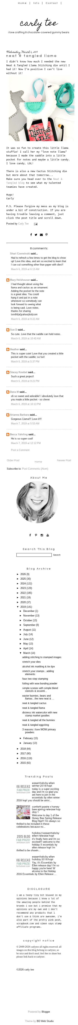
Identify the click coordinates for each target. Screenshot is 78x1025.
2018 (23, 748)
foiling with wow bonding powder (39, 683)
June (26, 639)
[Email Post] (36, 223)
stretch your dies (31, 662)
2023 (23, 588)
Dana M (14, 392)
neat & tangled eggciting (35, 725)
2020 (23, 602)
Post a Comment (20, 450)
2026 (23, 574)
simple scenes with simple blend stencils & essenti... (40, 689)
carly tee (38, 24)
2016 (23, 758)
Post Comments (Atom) (35, 468)
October (28, 620)
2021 (23, 597)
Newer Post (64, 460)
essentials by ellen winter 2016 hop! (43, 784)
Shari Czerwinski (20, 253)
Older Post (13, 460)
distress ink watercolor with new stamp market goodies (39, 714)
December (29, 611)
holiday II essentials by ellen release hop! (45, 834)
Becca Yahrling (19, 434)
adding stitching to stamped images (41, 657)
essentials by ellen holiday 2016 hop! (43, 858)
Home (22, 3)
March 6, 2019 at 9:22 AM (25, 319)
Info (36, 3)
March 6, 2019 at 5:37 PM (25, 361)
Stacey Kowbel (18, 372)
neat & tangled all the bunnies (38, 720)
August (27, 629)
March (27, 653)
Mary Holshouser (20, 280)
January (28, 743)
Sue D (13, 329)
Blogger (46, 1012)
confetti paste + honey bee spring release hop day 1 (46, 809)
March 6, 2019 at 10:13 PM (26, 404)
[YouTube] (47, 535)
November (29, 615)
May (26, 643)
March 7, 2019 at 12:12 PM (26, 443)
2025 (23, 579)
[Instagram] (42, 535)
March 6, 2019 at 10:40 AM (26, 338)
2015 (23, 763)
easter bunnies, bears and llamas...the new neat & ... (38, 697)
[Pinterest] (36, 535)
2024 (23, 583)
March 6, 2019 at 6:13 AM (25, 269)
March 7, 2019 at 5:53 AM (25, 423)
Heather (14, 349)
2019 (23, 607)
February (28, 738)
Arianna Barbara (19, 415)
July (26, 634)
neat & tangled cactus (34, 703)
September (29, 625)
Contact (52, 3)
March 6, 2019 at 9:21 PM (25, 381)
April (26, 648)
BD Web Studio (45, 1021)
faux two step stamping (35, 678)
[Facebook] (30, 535)
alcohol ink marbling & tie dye (38, 666)
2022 (23, 593)
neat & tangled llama (33, 708)
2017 (23, 753)
